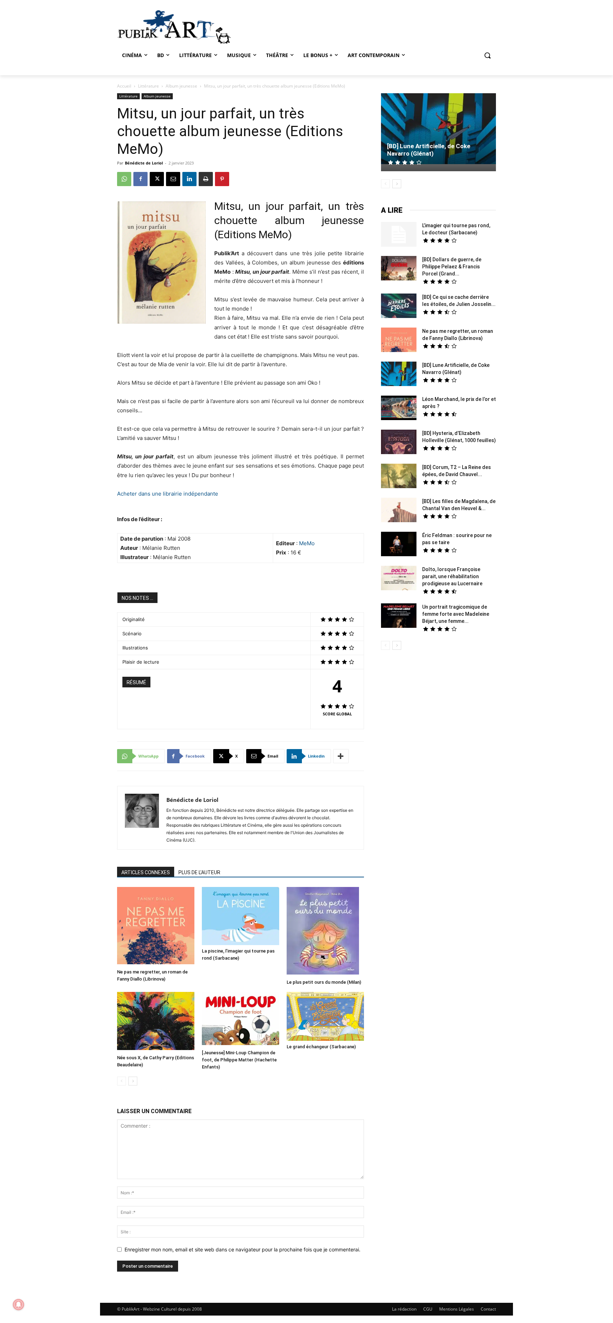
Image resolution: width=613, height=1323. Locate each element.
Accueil (124, 86)
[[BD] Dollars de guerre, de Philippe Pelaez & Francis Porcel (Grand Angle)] (398, 269)
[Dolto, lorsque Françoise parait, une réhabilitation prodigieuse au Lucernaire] (398, 579)
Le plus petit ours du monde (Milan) (324, 982)
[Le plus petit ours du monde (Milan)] (325, 931)
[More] (341, 756)
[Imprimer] (206, 179)
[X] (157, 179)
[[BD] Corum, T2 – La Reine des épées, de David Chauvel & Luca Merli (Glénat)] (398, 477)
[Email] (173, 179)
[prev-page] (121, 1081)
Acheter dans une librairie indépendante (167, 493)
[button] (487, 55)
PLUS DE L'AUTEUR (199, 872)
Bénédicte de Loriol (144, 163)
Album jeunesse (181, 86)
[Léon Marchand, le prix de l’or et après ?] (398, 409)
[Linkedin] (189, 179)
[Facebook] (140, 179)
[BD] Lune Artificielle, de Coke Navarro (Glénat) (428, 150)
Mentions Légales (456, 1309)
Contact (488, 1309)
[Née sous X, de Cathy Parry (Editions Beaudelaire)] (155, 1022)
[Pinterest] (222, 179)
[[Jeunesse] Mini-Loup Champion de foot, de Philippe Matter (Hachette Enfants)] (240, 1019)
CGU (427, 1309)
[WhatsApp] (124, 179)
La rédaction (404, 1309)
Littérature (148, 86)
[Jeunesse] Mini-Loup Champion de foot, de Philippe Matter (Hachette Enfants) (239, 1060)
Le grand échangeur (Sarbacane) (321, 1046)
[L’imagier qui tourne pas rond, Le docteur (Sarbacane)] (398, 234)
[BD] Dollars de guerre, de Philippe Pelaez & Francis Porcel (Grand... (451, 267)
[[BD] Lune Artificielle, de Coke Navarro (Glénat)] (438, 129)
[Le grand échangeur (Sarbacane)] (325, 1016)
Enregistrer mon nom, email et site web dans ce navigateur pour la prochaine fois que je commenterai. (242, 1249)
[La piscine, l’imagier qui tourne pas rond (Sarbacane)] (240, 916)
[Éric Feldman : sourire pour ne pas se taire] (398, 545)
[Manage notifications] (18, 1304)
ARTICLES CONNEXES (145, 872)
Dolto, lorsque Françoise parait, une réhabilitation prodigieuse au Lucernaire (452, 576)
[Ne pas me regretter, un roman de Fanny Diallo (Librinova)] (155, 926)
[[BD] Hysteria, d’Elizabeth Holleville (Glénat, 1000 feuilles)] (398, 443)
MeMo (307, 543)
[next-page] (132, 1081)
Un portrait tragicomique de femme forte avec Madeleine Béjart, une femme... (455, 614)
